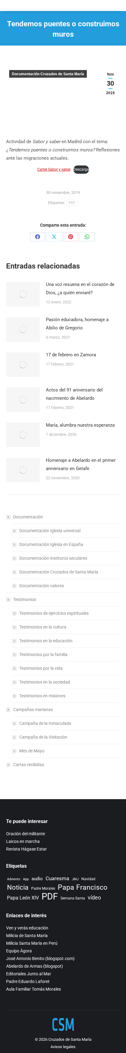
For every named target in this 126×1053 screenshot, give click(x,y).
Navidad (88, 879)
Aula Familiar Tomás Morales (33, 989)
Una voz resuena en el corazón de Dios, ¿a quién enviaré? (80, 288)
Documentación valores (41, 585)
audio (37, 878)
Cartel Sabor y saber (54, 169)
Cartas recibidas (28, 764)
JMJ (75, 879)
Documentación (28, 516)
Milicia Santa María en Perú (31, 943)
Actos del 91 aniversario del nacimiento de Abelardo (74, 394)
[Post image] (23, 294)
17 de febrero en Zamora (71, 355)
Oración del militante (25, 833)
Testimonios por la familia (43, 654)
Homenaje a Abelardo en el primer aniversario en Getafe (81, 464)
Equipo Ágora (19, 950)
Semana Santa (73, 898)
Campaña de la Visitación (43, 737)
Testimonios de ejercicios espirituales (54, 613)
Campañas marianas (33, 709)
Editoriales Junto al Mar (28, 973)
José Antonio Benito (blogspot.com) (40, 958)
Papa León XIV (23, 898)
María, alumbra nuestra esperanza (80, 425)
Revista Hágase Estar (26, 849)
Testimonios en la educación (45, 640)
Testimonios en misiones (42, 695)
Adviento (13, 879)
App (26, 879)
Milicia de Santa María (27, 935)
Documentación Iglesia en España (51, 544)
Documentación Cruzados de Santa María (48, 74)
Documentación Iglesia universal (49, 530)
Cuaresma (57, 878)
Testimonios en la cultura (42, 627)
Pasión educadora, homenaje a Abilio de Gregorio (77, 324)
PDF (72, 202)
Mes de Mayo (31, 750)
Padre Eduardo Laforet (28, 981)
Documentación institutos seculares (53, 558)
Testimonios (24, 599)
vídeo (94, 898)
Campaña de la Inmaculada (45, 723)
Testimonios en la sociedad (44, 682)
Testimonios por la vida (41, 668)
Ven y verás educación (27, 927)
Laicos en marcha (23, 841)
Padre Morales (43, 888)
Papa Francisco (82, 887)
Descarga (81, 169)
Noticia (17, 887)
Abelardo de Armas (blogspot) (34, 966)
